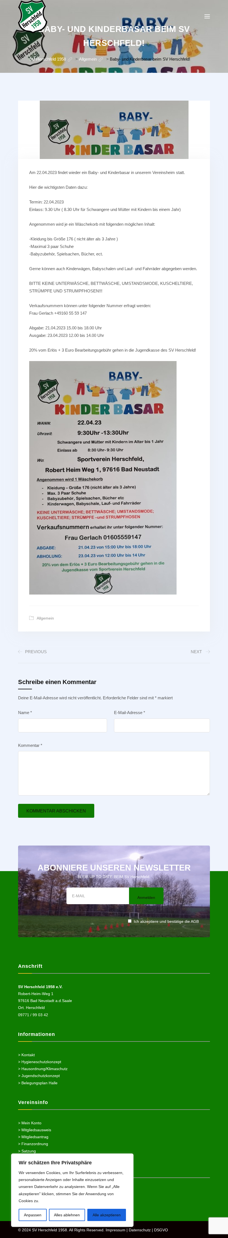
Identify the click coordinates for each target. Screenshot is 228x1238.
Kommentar (30, 745)
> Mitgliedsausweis (34, 1130)
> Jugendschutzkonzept (39, 1075)
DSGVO (161, 1230)
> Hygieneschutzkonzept (39, 1062)
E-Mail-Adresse (129, 712)
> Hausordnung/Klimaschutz (43, 1069)
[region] (72, 1190)
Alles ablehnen (67, 1215)
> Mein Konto (29, 1123)
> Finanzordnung (33, 1144)
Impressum (115, 1230)
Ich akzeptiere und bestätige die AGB (166, 921)
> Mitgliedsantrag (33, 1137)
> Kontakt (26, 1055)
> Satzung (27, 1151)
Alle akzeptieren (107, 1215)
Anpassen (32, 1215)
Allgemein (45, 618)
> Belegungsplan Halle (38, 1083)
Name (25, 712)
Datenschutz (140, 1230)
